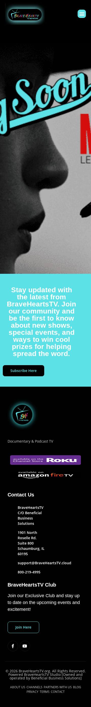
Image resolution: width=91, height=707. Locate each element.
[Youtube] (25, 646)
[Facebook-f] (13, 646)
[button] (82, 14)
